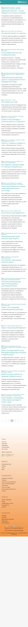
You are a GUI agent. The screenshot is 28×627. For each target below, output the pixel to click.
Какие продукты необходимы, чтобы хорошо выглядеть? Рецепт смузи (12, 400)
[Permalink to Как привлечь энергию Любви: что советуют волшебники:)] (14, 161)
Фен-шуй (4, 517)
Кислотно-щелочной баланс (9, 482)
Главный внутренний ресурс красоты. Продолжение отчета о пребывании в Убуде (13, 79)
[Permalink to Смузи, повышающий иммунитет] (11, 326)
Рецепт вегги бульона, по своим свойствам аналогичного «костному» (13, 188)
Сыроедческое (5, 505)
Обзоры (4, 466)
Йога (3, 469)
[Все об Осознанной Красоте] (6, 2)
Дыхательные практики (8, 519)
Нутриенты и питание (7, 478)
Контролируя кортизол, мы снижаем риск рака (11, 54)
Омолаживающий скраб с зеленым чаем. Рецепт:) (10, 237)
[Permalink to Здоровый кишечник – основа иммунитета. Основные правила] (14, 7)
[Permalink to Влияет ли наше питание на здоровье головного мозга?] (14, 371)
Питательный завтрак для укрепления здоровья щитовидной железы (11, 284)
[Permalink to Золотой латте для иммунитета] (11, 211)
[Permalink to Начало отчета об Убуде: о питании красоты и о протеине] (14, 116)
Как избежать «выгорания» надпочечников (11, 261)
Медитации (5, 521)
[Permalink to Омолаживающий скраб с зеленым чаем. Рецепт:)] (14, 233)
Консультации (5, 447)
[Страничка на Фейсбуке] (11, 454)
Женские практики (6, 464)
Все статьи (4, 449)
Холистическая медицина (8, 483)
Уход (3, 467)
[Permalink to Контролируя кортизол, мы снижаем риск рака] (14, 49)
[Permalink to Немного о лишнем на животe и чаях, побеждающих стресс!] (14, 140)
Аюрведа (4, 515)
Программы (5, 445)
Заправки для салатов (7, 503)
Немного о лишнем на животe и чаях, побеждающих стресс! (13, 144)
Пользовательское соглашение (19, 533)
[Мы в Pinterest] (10, 455)
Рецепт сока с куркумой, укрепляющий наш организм (12, 308)
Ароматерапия (5, 522)
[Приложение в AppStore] (10, 526)
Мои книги (4, 443)
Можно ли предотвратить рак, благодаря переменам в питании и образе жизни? (13, 352)
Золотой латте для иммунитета (13, 213)
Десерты (4, 507)
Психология (5, 485)
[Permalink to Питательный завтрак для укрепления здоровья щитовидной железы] (14, 278)
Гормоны (4, 480)
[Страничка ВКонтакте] (4, 455)
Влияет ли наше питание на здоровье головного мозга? (11, 375)
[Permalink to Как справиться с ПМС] (8, 100)
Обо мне (4, 442)
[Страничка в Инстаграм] (5, 454)
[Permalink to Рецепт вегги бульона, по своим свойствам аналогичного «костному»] (14, 183)
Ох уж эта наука (6, 487)
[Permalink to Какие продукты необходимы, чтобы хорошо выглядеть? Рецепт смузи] (14, 394)
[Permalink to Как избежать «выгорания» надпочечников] (14, 257)
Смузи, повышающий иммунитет (13, 328)
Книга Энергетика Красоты (9, 489)
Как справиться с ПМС (9, 102)
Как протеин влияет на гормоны (13, 33)
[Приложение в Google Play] (18, 526)
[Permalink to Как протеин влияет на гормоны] (11, 31)
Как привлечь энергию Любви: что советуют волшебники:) (12, 166)
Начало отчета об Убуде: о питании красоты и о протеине (13, 120)
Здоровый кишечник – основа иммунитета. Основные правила (13, 12)
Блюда (3, 501)
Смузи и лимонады (6, 499)
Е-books (4, 491)
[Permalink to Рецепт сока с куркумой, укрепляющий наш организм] (14, 304)
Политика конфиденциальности (9, 533)
